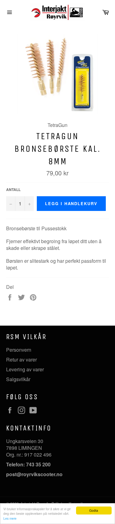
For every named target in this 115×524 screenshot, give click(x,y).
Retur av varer (21, 359)
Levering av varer (25, 369)
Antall (13, 189)
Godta (93, 510)
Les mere (10, 518)
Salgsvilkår (18, 379)
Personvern (18, 349)
